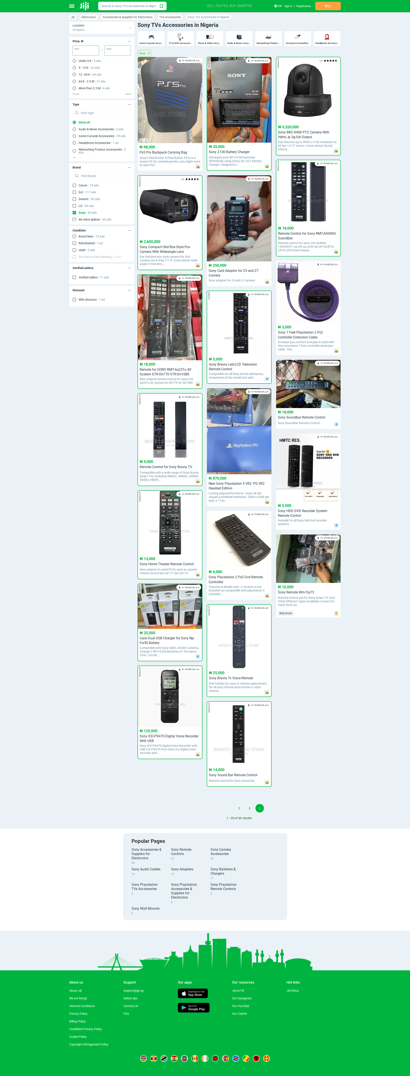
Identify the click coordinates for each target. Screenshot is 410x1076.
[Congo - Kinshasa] (235, 1058)
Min (77, 48)
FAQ (126, 1013)
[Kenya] (143, 1058)
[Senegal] (194, 1058)
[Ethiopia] (184, 1058)
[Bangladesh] (215, 1058)
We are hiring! (78, 998)
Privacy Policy (78, 1013)
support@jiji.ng (133, 990)
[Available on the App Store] (193, 993)
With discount (92, 299)
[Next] (259, 808)
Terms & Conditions (82, 1006)
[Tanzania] (164, 1058)
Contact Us (130, 1006)
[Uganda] (153, 1058)
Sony (142, 53)
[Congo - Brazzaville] (246, 1058)
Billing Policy (77, 1021)
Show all (84, 122)
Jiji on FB (238, 990)
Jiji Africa (293, 990)
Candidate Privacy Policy (85, 1029)
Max (108, 48)
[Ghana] (174, 1058)
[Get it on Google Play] (193, 1008)
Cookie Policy (78, 1036)
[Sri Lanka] (225, 1058)
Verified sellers (94, 277)
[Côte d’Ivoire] (205, 1058)
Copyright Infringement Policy (88, 1044)
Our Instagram (242, 998)
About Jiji (75, 990)
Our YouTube (240, 1006)
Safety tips (130, 998)
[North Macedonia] (266, 1058)
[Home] (85, 6)
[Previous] (218, 808)
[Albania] (256, 1058)
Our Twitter (239, 1013)
